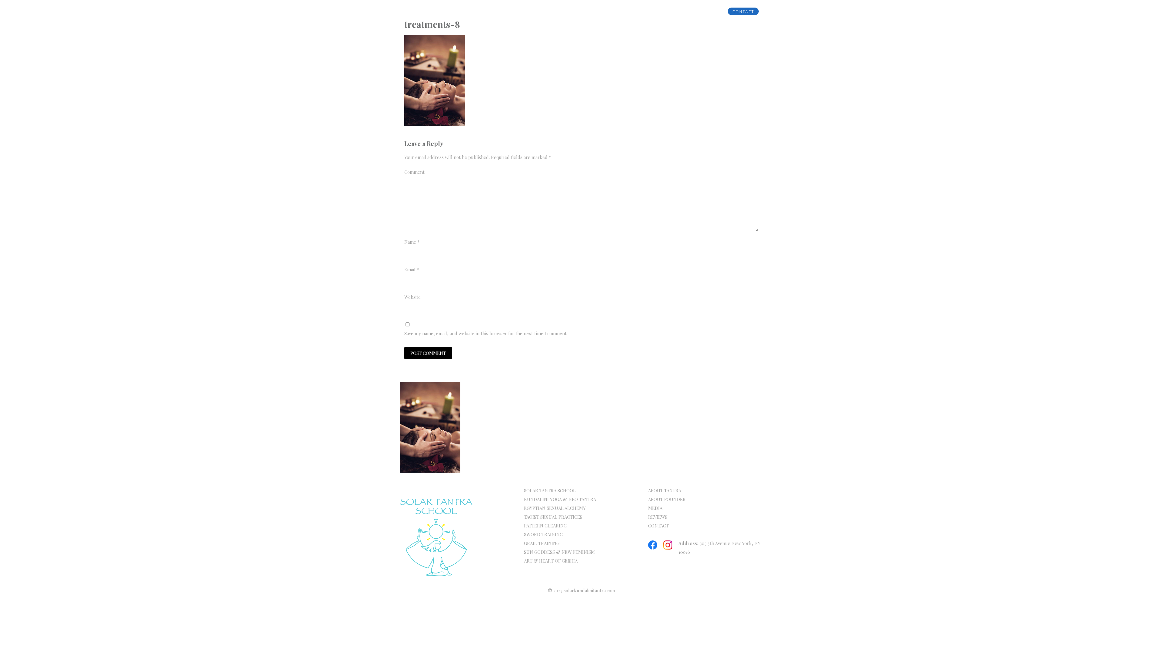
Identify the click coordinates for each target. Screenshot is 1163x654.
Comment (414, 172)
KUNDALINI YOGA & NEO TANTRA (560, 499)
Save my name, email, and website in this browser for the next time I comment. (486, 333)
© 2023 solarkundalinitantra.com (581, 590)
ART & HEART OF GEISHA (551, 561)
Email (411, 269)
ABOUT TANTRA (664, 490)
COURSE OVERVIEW (545, 11)
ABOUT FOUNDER (667, 499)
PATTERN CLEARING (545, 526)
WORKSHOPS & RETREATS (615, 11)
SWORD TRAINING (543, 534)
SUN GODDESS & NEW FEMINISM (559, 552)
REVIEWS (701, 11)
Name (411, 242)
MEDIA (668, 11)
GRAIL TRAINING (541, 543)
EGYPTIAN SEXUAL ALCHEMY (555, 508)
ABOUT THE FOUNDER (482, 11)
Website (412, 297)
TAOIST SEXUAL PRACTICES (553, 517)
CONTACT (743, 11)
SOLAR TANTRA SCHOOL (550, 490)
